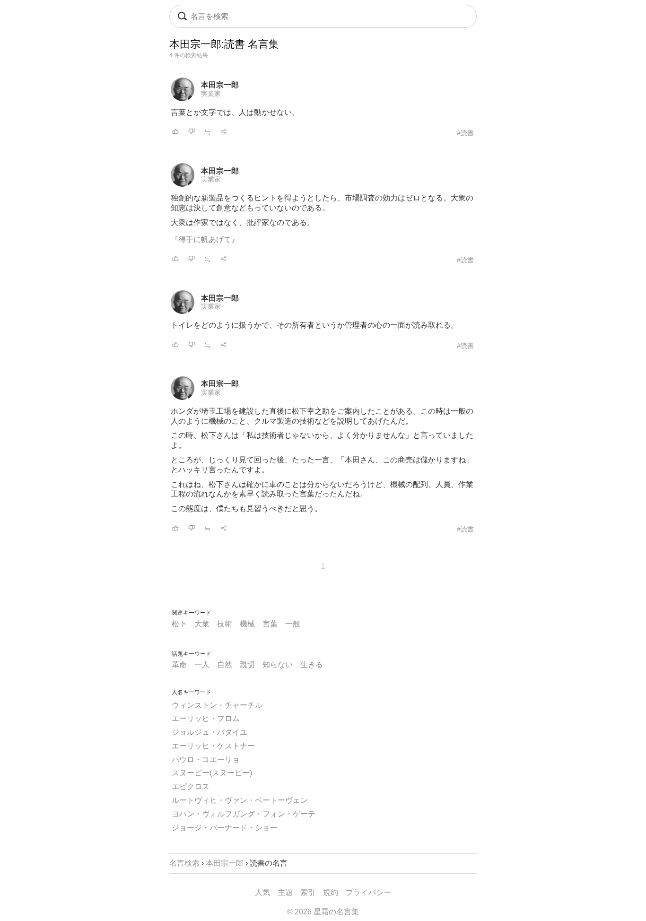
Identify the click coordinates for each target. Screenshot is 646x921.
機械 (247, 624)
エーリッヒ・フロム (206, 718)
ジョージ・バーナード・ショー (225, 828)
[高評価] (175, 132)
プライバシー (368, 892)
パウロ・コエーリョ (206, 760)
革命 (179, 664)
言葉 (270, 624)
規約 (330, 892)
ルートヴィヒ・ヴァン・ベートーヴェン (240, 800)
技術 (224, 624)
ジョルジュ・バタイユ (209, 732)
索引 (307, 892)
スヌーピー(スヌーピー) (212, 773)
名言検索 (184, 863)
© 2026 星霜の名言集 (323, 912)
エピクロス (191, 786)
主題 (285, 892)
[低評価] (191, 132)
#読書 (465, 133)
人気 (262, 892)
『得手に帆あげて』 (205, 239)
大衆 (202, 624)
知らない (277, 664)
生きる (311, 664)
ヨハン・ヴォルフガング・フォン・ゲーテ (243, 814)
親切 (247, 664)
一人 (202, 664)
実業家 (211, 93)
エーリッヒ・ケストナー (213, 746)
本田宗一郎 (220, 85)
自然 (224, 664)
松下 (179, 624)
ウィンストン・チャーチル (217, 705)
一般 (292, 624)
